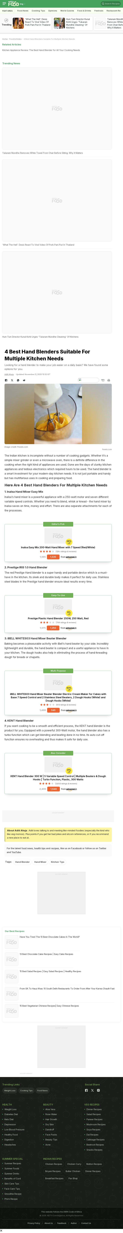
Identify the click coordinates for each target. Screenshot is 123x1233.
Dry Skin (49, 1124)
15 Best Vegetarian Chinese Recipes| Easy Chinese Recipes (49, 1006)
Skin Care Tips (11, 1183)
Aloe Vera (50, 1109)
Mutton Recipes (94, 1164)
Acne (48, 1144)
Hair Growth (51, 1119)
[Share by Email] (103, 380)
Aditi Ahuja (9, 374)
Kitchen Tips (57, 862)
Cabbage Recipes (96, 1139)
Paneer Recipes (94, 1119)
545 (53, 710)
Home (5, 39)
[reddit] (24, 380)
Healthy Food (11, 1134)
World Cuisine (67, 11)
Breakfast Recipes (54, 1178)
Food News (22, 11)
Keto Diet (9, 1119)
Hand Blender (22, 862)
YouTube (16, 852)
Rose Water (51, 1114)
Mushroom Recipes (96, 1124)
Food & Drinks (84, 11)
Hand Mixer (40, 862)
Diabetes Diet (11, 1114)
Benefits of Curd (12, 1178)
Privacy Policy (34, 1223)
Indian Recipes (52, 1158)
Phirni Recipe (11, 1199)
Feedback (61, 1223)
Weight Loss (9, 1090)
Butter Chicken (73, 1171)
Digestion (9, 1139)
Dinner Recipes (94, 1109)
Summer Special (12, 1158)
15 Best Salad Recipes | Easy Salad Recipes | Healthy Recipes (50, 971)
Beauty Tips (51, 1139)
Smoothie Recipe (12, 1194)
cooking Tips (38, 11)
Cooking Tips (26, 1090)
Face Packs (51, 1134)
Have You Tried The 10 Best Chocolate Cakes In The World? (50, 937)
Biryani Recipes (53, 1171)
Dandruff (49, 1129)
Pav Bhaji (73, 1178)
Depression (10, 1124)
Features (7, 11)
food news (27, 848)
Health (7, 1104)
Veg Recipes (91, 1104)
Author (74, 1223)
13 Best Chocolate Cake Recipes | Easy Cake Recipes (46, 954)
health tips (39, 848)
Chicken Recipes (53, 1164)
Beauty (48, 1104)
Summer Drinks (11, 1173)
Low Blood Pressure (14, 1129)
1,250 (53, 627)
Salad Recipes (94, 1114)
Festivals (98, 11)
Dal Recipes (92, 1134)
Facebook (76, 848)
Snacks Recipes (94, 1149)
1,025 (53, 556)
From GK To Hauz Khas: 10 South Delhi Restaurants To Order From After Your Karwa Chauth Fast (67, 988)
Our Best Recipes (14, 931)
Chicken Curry (74, 1164)
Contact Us (86, 1223)
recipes (55, 848)
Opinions (52, 11)
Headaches (10, 1144)
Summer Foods (11, 1168)
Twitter (102, 848)
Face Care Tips (12, 1188)
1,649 (54, 789)
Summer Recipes (12, 1163)
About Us (49, 1223)
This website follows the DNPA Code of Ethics (61, 1212)
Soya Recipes (93, 1129)
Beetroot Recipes (95, 1144)
